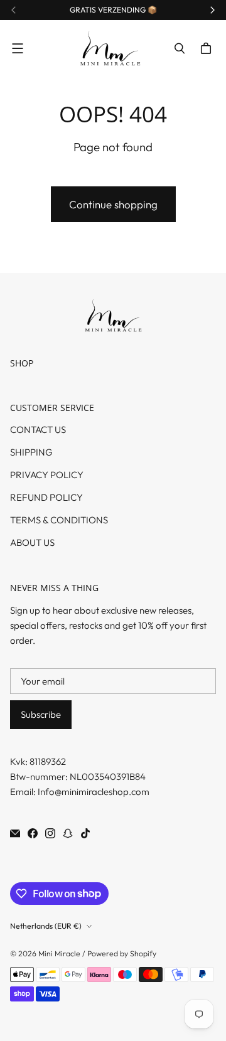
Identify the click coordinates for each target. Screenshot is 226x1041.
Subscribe (41, 714)
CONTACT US (38, 429)
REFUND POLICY (46, 497)
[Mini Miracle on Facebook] (32, 833)
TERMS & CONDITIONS (59, 520)
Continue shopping (113, 204)
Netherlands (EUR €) (46, 926)
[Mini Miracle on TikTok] (85, 833)
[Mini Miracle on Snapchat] (68, 833)
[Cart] (207, 48)
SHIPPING (31, 452)
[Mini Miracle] (110, 49)
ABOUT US (32, 542)
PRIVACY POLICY (46, 475)
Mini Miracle (59, 953)
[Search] (179, 48)
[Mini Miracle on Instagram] (50, 833)
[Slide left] (14, 10)
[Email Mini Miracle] (15, 833)
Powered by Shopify (121, 953)
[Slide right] (212, 10)
